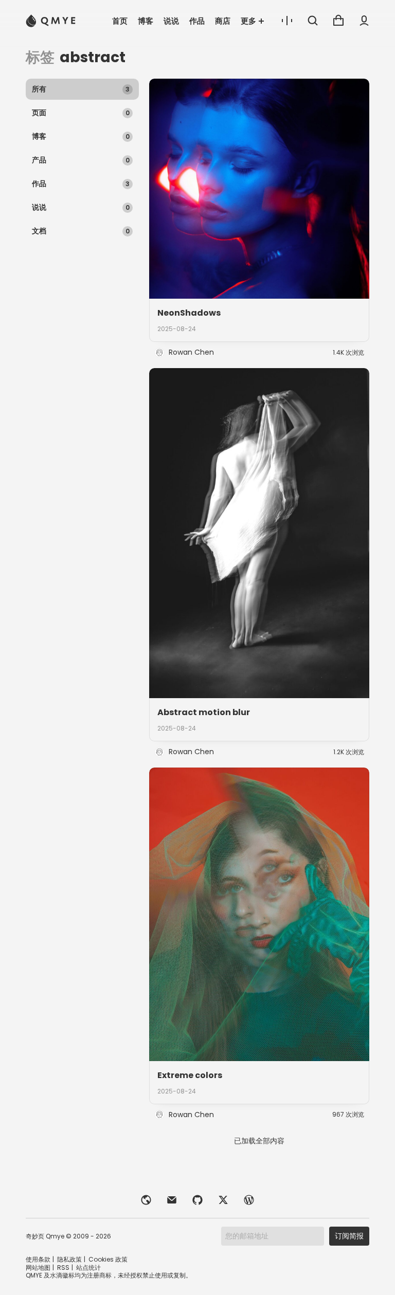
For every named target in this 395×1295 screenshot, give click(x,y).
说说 (171, 20)
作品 (197, 20)
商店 (222, 20)
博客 (145, 20)
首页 (120, 20)
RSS (63, 1267)
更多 (248, 20)
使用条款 (38, 1259)
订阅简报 (349, 1236)
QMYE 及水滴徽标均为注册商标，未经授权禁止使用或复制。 (109, 1275)
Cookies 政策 (108, 1259)
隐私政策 (69, 1259)
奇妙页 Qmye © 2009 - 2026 (68, 1236)
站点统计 (88, 1267)
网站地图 (38, 1267)
